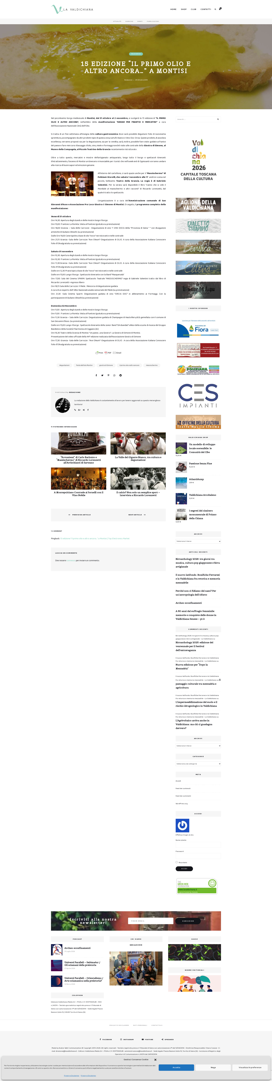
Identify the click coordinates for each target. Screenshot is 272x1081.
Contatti (206, 9)
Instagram (128, 1039)
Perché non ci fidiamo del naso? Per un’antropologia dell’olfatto (196, 592)
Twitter (83, 410)
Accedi (178, 781)
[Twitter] (102, 375)
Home (173, 9)
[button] (155, 1059)
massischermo (152, 365)
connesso (71, 560)
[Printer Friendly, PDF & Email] (108, 353)
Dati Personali (140, 1025)
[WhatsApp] (114, 375)
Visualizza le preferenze (250, 1067)
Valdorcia (136, 54)
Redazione (128, 80)
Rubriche (129, 21)
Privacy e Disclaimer (71, 1075)
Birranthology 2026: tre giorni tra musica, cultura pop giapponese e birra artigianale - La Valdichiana (197, 637)
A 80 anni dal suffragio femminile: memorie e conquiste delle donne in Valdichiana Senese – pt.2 (196, 615)
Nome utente (181, 840)
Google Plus (79, 410)
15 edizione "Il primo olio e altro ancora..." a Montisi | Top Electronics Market (95, 538)
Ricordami (182, 862)
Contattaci (156, 1025)
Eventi (140, 21)
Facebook (88, 410)
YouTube (149, 1039)
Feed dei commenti (183, 796)
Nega (213, 1067)
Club (193, 9)
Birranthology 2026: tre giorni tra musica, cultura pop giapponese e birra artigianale (198, 563)
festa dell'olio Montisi (84, 365)
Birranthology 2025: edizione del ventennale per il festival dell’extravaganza (194, 646)
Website (75, 410)
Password (180, 851)
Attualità (117, 21)
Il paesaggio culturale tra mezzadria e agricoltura (198, 683)
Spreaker (169, 1039)
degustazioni (64, 365)
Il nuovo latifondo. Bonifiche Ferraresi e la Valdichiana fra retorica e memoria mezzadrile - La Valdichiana (197, 660)
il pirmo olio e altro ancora (129, 365)
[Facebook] (96, 375)
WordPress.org (182, 803)
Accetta (176, 1067)
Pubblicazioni (153, 21)
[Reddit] (120, 375)
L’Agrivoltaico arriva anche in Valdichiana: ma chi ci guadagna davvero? (194, 724)
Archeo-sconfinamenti (189, 602)
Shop (184, 9)
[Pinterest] (108, 375)
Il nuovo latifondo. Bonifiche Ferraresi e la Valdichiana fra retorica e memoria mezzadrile (198, 578)
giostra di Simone (106, 365)
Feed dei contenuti (183, 788)
